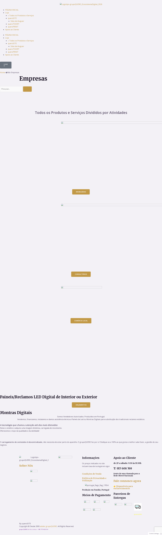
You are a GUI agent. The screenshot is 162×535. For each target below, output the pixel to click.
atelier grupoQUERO (48, 526)
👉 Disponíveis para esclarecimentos (123, 487)
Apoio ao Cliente (12, 29)
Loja (7, 12)
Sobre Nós (26, 465)
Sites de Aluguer (17, 21)
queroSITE (12, 18)
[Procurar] (27, 89)
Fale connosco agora (127, 481)
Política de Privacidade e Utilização (94, 479)
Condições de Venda (91, 474)
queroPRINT (13, 27)
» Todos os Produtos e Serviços (21, 15)
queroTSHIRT (13, 24)
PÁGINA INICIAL (12, 10)
